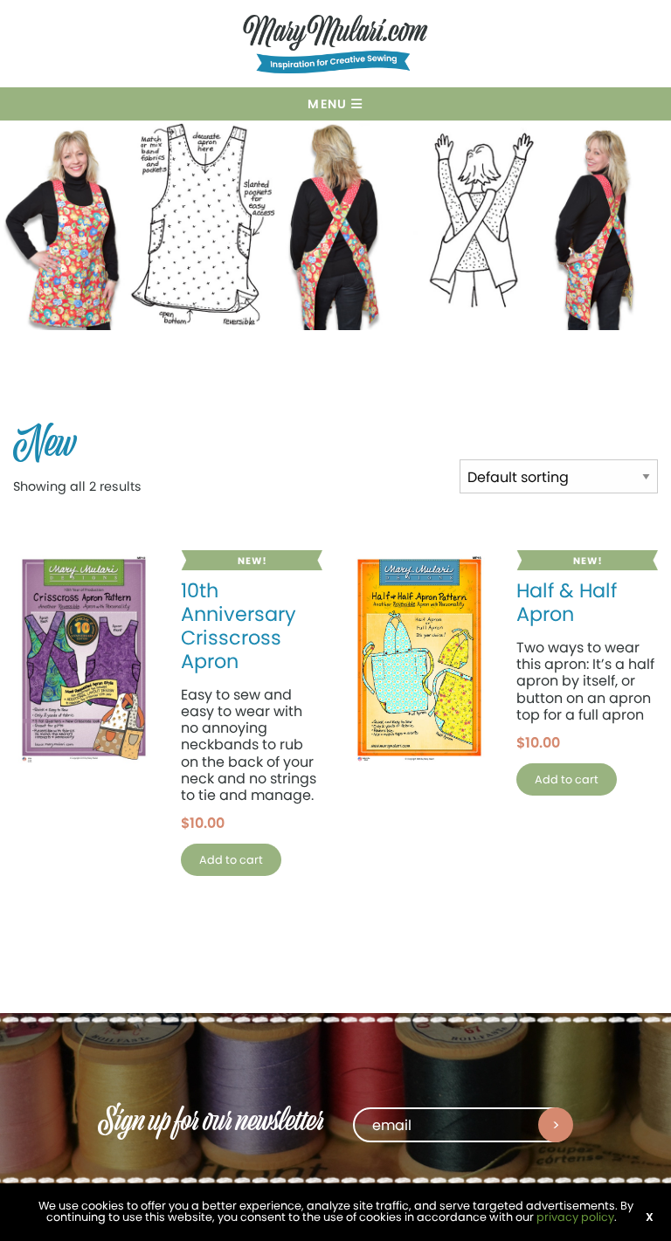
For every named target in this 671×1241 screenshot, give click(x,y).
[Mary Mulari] (335, 47)
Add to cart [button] (231, 859)
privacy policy (575, 1217)
